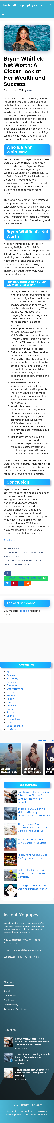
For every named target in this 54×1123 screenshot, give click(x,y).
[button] (51, 5)
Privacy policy (13, 1114)
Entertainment (15, 688)
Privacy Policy (11, 1004)
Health (10, 698)
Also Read (9, 540)
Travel (10, 722)
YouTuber (12, 729)
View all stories (45, 740)
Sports (10, 715)
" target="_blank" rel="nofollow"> (24, 578)
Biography (13, 548)
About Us (8, 991)
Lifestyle (11, 705)
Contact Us (10, 995)
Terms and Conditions (15, 1009)
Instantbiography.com (22, 5)
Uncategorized (15, 726)
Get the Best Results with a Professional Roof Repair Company (33, 873)
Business (11, 682)
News (10, 709)
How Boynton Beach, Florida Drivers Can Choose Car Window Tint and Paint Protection (33, 797)
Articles (11, 675)
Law (9, 702)
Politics (11, 712)
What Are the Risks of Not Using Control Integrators (32, 841)
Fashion (11, 692)
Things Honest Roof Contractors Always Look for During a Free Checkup (33, 827)
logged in (24, 610)
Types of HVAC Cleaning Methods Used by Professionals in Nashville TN (34, 812)
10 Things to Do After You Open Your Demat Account (33, 887)
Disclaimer (9, 1000)
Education (12, 685)
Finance (11, 695)
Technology (13, 719)
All (8, 671)
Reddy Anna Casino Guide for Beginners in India (33, 856)
